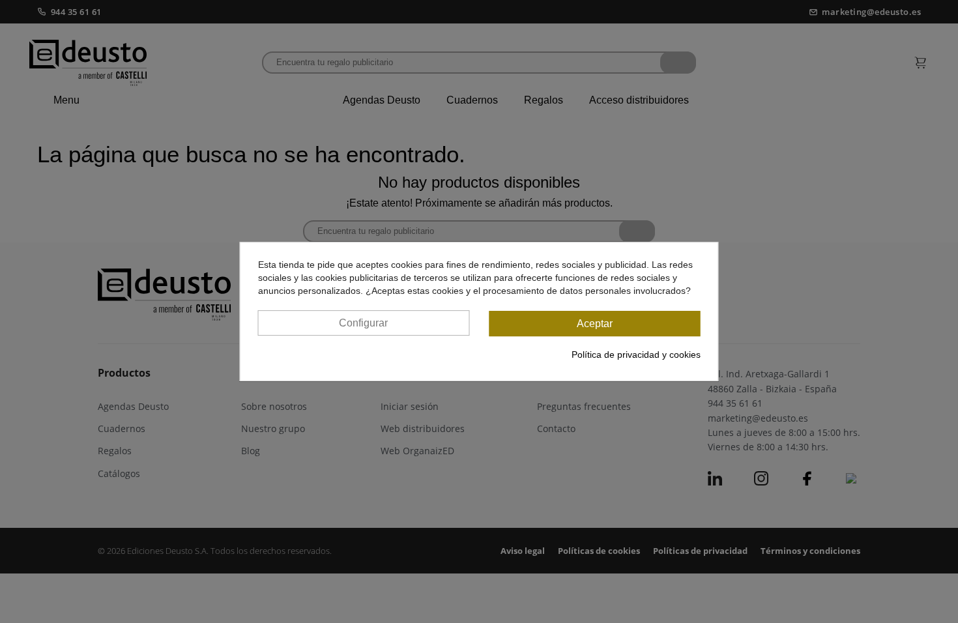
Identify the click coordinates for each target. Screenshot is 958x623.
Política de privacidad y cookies (636, 354)
